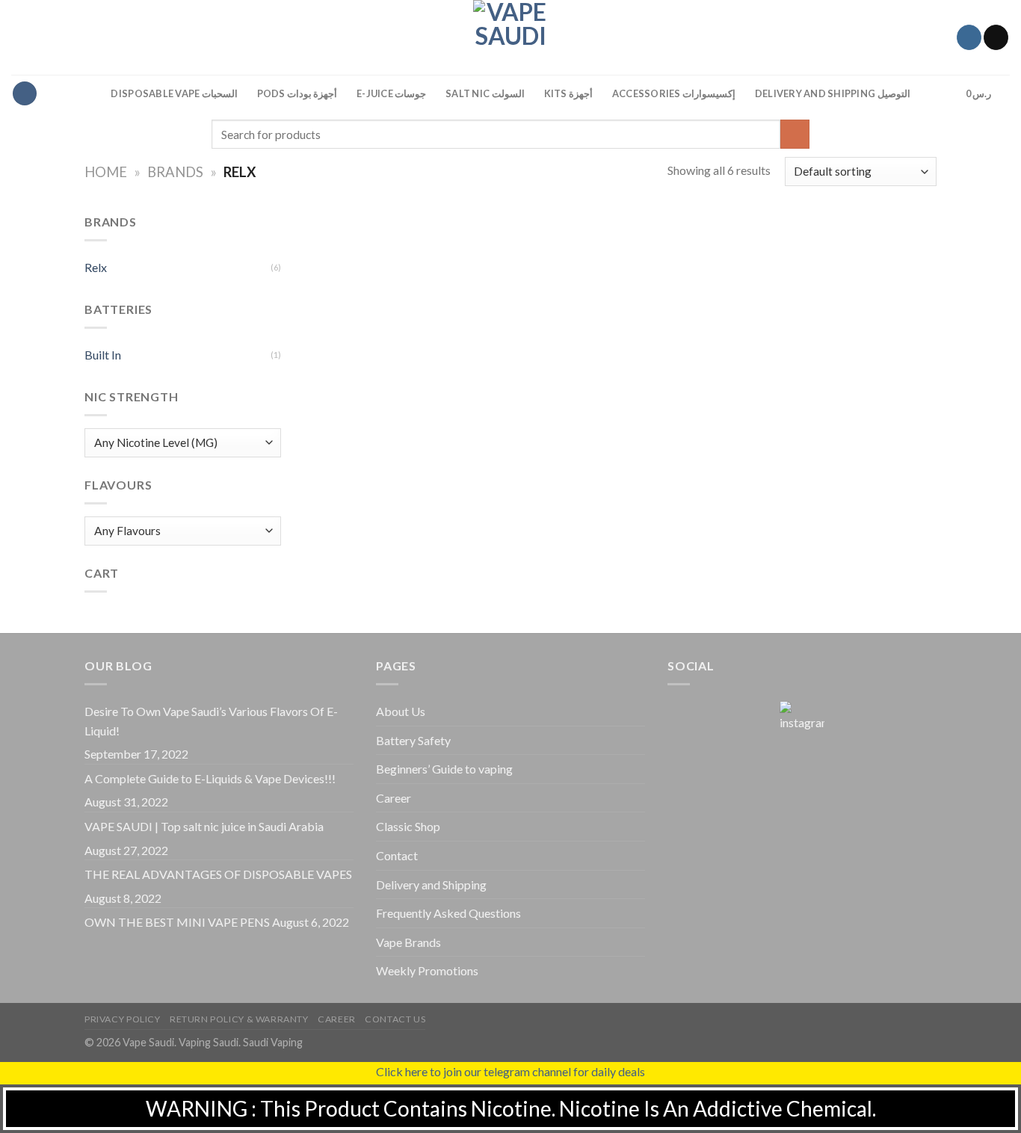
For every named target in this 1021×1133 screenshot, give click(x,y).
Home (105, 172)
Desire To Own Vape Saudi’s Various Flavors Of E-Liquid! (211, 721)
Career (393, 798)
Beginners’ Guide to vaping (444, 769)
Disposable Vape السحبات (174, 93)
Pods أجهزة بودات (297, 93)
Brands (175, 172)
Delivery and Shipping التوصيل (832, 93)
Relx (95, 267)
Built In (102, 355)
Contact (397, 855)
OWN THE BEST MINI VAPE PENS (177, 922)
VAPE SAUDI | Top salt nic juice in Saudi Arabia (204, 826)
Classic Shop (408, 826)
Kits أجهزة (568, 93)
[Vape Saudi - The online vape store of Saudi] (510, 37)
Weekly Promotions (427, 970)
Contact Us (395, 1019)
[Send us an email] (996, 37)
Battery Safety (413, 740)
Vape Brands (408, 942)
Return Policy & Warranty (239, 1019)
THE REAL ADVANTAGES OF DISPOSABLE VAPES (218, 874)
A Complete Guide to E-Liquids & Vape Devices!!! (210, 778)
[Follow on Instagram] (969, 37)
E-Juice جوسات (391, 93)
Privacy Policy (122, 1019)
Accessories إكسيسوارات (673, 93)
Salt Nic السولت (484, 93)
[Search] (940, 93)
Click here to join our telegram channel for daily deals (510, 1071)
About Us (400, 711)
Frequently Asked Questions (448, 913)
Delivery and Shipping (431, 884)
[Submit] (794, 134)
